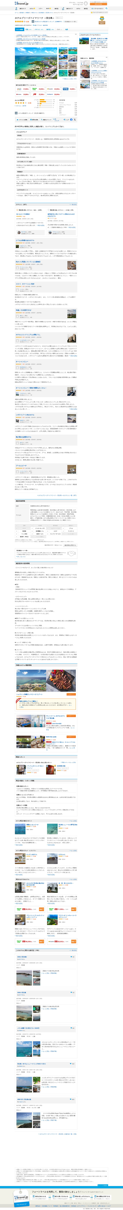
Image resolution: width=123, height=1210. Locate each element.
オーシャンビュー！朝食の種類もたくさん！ (31, 388)
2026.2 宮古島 (21, 992)
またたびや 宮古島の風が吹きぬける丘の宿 (35, 884)
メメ (21, 289)
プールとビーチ (21, 465)
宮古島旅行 (41, 12)
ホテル (31, 8)
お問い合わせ (101, 1206)
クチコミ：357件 (21, 106)
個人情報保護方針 (65, 1206)
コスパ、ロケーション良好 (25, 284)
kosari (21, 420)
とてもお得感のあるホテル (25, 240)
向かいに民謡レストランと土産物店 (28, 262)
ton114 (23, 232)
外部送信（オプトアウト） (78, 1206)
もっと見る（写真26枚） (50, 1087)
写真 (29, 29)
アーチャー (23, 267)
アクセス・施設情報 (42, 25)
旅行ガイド (23, 8)
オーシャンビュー (22, 361)
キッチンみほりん (31, 854)
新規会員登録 (98, 4)
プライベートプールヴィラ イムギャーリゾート (35, 916)
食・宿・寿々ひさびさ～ (66, 883)
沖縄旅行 (27, 12)
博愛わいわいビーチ (32, 825)
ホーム (16, 12)
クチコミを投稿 (23, 119)
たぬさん (22, 246)
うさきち (22, 393)
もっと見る (74, 821)
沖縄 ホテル (34, 12)
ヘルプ (109, 1206)
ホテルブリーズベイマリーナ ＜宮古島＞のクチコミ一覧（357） (57, 495)
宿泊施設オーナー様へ (70, 21)
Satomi (21, 1030)
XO (20, 315)
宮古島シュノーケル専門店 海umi (68, 825)
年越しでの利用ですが (23, 310)
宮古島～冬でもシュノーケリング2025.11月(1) (31, 1064)
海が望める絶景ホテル (23, 437)
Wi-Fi (47, 8)
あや (21, 442)
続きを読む (41, 225)
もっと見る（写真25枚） (50, 973)
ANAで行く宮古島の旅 (24, 1099)
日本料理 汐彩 (61, 766)
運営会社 (37, 1206)
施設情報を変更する (70, 545)
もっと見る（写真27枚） (50, 1051)
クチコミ (39, 29)
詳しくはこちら (21, 556)
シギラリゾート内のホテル (25, 415)
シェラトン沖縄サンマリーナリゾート (29, 694)
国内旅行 (22, 12)
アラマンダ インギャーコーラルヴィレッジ (67, 916)
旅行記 (56, 8)
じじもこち (23, 471)
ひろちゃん (62, 854)
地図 (35, 25)
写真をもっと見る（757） (70, 79)
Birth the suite (51, 737)
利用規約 (55, 1206)
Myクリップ (57, 119)
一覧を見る (74, 204)
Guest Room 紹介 (57, 723)
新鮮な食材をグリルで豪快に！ (28, 701)
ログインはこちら (78, 4)
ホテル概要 (19, 29)
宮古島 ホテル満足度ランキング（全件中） (49, 21)
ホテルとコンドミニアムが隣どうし (28, 334)
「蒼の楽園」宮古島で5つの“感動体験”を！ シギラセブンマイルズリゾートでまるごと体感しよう (98, 40)
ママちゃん (55, 232)
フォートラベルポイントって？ (100, 12)
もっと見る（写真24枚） (50, 1009)
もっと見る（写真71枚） (50, 1120)
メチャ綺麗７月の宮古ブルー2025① (28, 1028)
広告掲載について (47, 1206)
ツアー (40, 8)
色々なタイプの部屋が (23, 214)
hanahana (22, 367)
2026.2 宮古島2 (22, 957)
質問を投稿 (35, 119)
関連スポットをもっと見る (69, 762)
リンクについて (92, 1206)
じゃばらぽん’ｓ (24, 340)
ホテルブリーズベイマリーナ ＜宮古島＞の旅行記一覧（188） (58, 1134)
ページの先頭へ (103, 1185)
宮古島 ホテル (49, 12)
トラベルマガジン (98, 8)
